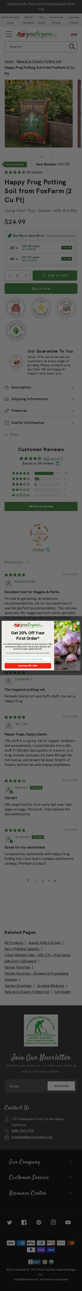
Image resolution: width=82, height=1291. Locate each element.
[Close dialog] (77, 623)
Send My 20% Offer (28, 665)
